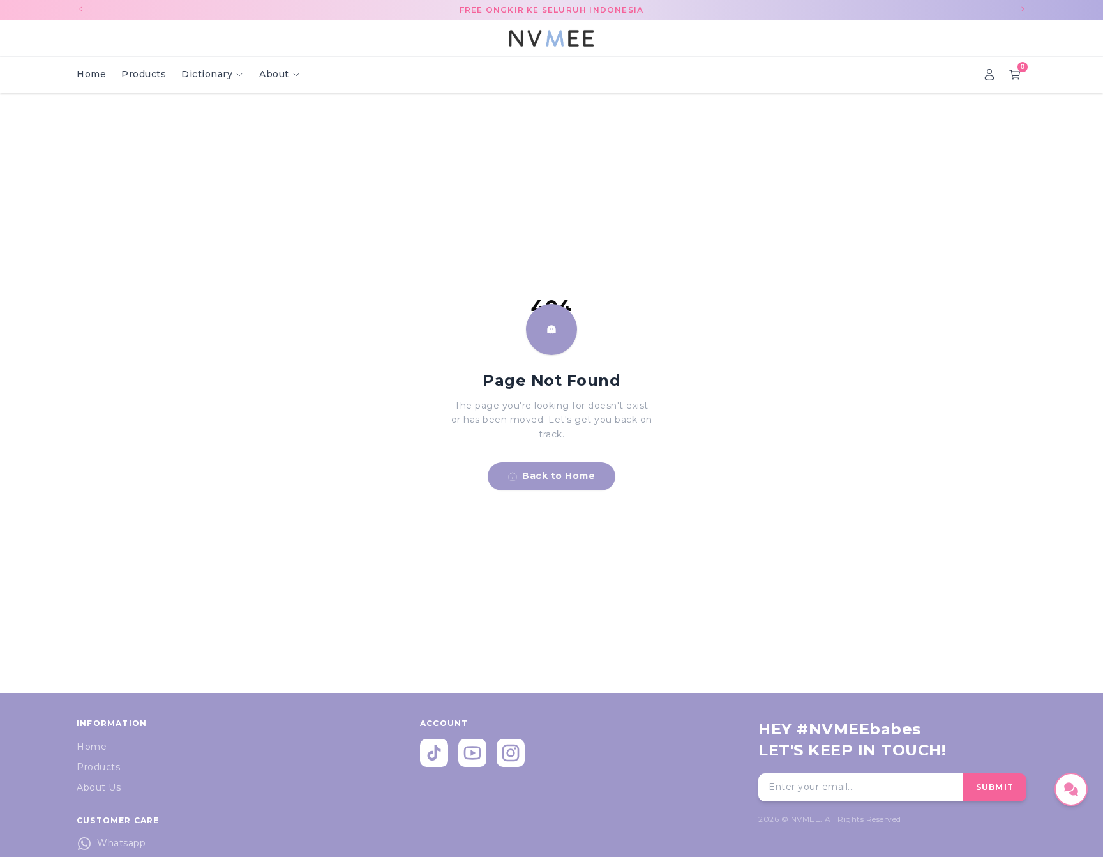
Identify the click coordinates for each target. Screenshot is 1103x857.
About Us (99, 787)
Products (143, 74)
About (274, 74)
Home (91, 74)
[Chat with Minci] (1071, 789)
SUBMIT (995, 787)
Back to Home (558, 476)
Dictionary (206, 74)
